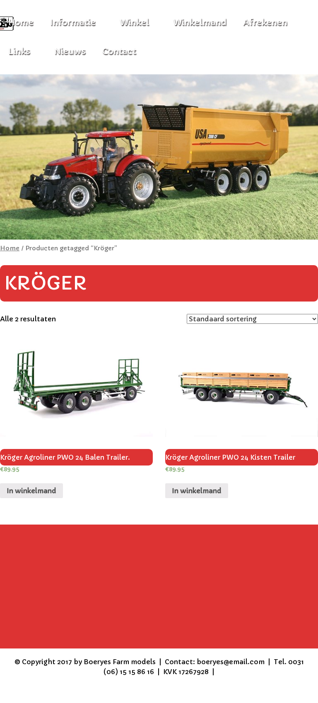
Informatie (73, 22)
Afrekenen (265, 22)
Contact (119, 51)
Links (19, 51)
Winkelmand (199, 22)
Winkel (134, 22)
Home (9, 248)
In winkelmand (31, 491)
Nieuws (70, 51)
